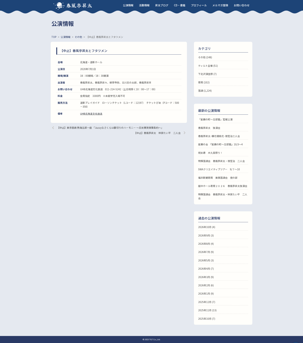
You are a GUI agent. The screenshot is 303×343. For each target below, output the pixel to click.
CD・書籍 (179, 5)
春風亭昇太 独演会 (209, 128)
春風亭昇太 (79, 5)
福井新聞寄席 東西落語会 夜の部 (217, 177)
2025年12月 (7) (206, 302)
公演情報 (128, 5)
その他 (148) (205, 57)
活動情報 (144, 5)
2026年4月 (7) (206, 268)
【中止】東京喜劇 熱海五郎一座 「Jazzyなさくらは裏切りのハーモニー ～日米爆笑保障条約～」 (110, 127)
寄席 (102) (204, 82)
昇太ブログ (161, 5)
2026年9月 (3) (206, 235)
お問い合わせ (242, 5)
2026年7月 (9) (206, 252)
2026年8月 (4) (206, 243)
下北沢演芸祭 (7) (207, 74)
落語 (200, 90)
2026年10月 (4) (206, 227)
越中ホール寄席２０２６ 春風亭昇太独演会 (222, 186)
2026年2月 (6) (206, 285)
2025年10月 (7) (206, 318)
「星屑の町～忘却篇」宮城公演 (215, 119)
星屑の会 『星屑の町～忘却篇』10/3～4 (220, 144)
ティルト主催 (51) (208, 65)
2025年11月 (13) (207, 310)
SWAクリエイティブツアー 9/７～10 (219, 169)
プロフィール (199, 5)
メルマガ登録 (220, 5)
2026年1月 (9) (206, 293)
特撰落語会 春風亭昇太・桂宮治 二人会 (221, 161)
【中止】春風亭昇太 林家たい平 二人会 (157, 133)
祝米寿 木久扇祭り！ (210, 152)
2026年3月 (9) (206, 277)
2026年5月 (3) (206, 260)
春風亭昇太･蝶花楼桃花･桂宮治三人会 (219, 136)
